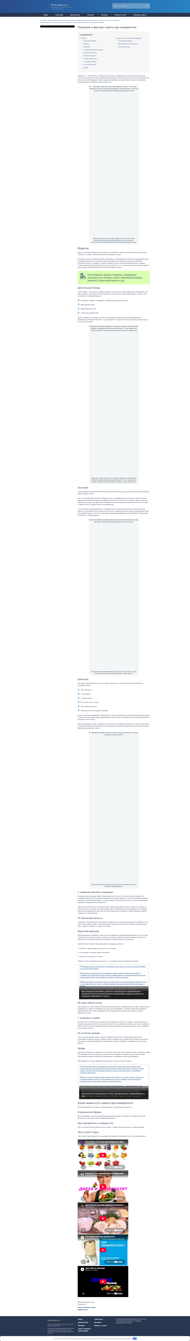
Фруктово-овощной (89, 55)
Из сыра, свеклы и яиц (90, 58)
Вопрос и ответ (120, 15)
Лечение (90, 15)
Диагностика (75, 15)
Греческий (87, 47)
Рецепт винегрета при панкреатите (86, 1308)
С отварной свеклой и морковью (93, 50)
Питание (104, 15)
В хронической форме (125, 41)
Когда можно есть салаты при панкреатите (129, 38)
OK (135, 1338)
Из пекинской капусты (90, 53)
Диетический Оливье (90, 41)
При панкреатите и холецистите (128, 44)
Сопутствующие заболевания (84, 1329)
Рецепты (83, 38)
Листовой (86, 44)
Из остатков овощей (90, 64)
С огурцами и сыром (90, 61)
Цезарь (86, 67)
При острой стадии (124, 47)
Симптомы (59, 15)
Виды (46, 15)
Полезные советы (139, 15)
